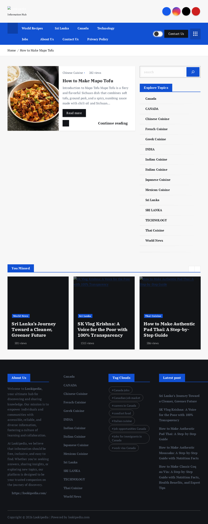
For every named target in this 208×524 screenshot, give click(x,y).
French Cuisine (156, 129)
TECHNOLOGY (156, 220)
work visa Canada (125, 448)
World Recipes (32, 28)
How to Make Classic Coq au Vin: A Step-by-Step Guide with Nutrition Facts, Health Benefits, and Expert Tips (179, 477)
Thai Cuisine (154, 230)
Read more (74, 113)
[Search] (192, 72)
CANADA (151, 109)
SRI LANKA (153, 210)
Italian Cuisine (156, 169)
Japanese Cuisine (157, 180)
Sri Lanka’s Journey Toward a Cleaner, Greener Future (34, 329)
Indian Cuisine (156, 159)
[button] (191, 269)
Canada (83, 28)
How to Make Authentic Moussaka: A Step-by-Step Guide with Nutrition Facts (179, 452)
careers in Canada (125, 405)
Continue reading (113, 123)
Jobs (25, 39)
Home (12, 50)
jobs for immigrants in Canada (127, 438)
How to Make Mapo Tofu (37, 50)
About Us (47, 39)
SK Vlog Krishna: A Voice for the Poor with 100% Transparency (102, 329)
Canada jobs (121, 390)
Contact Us (71, 39)
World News (154, 240)
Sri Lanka (62, 28)
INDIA (150, 149)
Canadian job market (127, 398)
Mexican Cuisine (157, 190)
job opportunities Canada (130, 429)
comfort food (122, 413)
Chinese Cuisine (73, 73)
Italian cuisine (123, 421)
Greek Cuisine (155, 139)
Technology (106, 28)
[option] (38, 312)
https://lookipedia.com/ (29, 493)
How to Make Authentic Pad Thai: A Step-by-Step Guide (169, 329)
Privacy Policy (97, 39)
